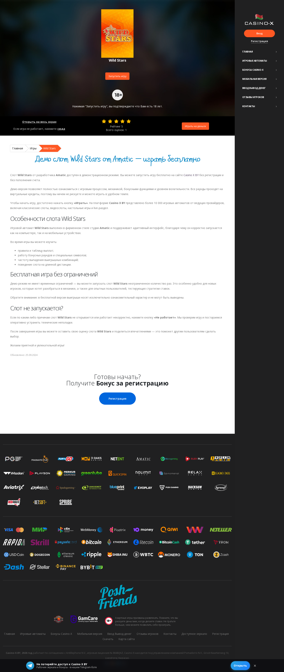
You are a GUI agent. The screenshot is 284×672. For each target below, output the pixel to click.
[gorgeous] (129, 121)
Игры (33, 148)
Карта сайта (126, 639)
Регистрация (259, 41)
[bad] (104, 121)
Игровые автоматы (254, 60)
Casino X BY (191, 175)
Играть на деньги (195, 126)
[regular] (116, 121)
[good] (122, 121)
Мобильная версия (254, 79)
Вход (259, 33)
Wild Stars (49, 148)
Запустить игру (117, 76)
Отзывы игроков (253, 97)
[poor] (110, 121)
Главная (247, 51)
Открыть (240, 665)
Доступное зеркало (194, 634)
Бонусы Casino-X (253, 69)
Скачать (108, 639)
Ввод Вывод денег (254, 88)
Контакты (248, 106)
